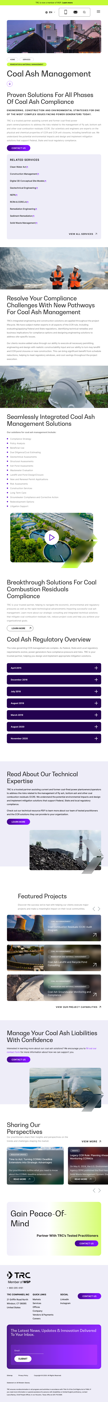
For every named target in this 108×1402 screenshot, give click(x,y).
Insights (75, 1150)
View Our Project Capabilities (76, 1007)
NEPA (13, 195)
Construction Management (23, 174)
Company (37, 1311)
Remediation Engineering (22, 209)
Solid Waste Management (23, 223)
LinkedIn (64, 1299)
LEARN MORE (18, 821)
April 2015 (16, 668)
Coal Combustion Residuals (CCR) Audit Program (70, 928)
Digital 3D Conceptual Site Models (27, 181)
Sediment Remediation (21, 216)
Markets (37, 1299)
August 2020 (17, 726)
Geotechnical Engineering (23, 188)
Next (99, 909)
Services (26, 60)
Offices (36, 1307)
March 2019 (17, 715)
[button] (49, 12)
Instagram (65, 1303)
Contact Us (19, 148)
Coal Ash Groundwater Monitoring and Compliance (69, 993)
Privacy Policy (23, 1375)
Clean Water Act (18, 167)
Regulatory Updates (18, 1154)
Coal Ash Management (61, 921)
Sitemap (10, 1375)
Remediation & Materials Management (26, 64)
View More (89, 1141)
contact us (89, 1296)
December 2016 (19, 679)
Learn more (67, 2)
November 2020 (19, 738)
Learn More (18, 628)
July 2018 (16, 691)
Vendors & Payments (43, 1314)
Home (12, 60)
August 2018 (17, 703)
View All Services (81, 234)
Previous (94, 909)
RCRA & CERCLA (18, 202)
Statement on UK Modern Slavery (18, 1383)
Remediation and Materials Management (68, 957)
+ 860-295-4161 (15, 1288)
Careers (37, 1318)
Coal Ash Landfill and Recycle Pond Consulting (67, 964)
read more (20, 1179)
